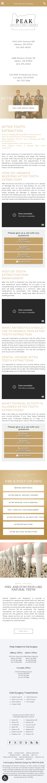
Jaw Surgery (30, 702)
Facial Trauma (31, 699)
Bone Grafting (16, 702)
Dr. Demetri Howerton (27, 768)
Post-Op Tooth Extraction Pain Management (19, 137)
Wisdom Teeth (16, 704)
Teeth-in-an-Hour (17, 699)
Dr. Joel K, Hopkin (32, 766)
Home (10, 753)
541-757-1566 (23, 81)
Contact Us (39, 757)
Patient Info (19, 753)
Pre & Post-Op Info (10, 757)
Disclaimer (19, 759)
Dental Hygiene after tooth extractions (17, 143)
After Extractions (32, 697)
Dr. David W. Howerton (18, 766)
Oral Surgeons (6, 766)
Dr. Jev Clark (15, 768)
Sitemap (29, 759)
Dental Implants (17, 697)
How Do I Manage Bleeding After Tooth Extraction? (21, 134)
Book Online (25, 262)
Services (26, 755)
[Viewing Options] (5, 778)
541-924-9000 (23, 47)
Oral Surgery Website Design (16, 762)
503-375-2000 (23, 64)
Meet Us (34, 755)
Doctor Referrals (26, 757)
